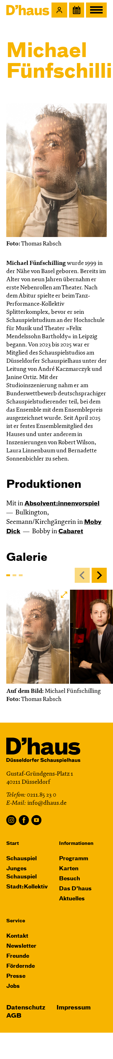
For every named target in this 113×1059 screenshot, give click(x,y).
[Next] (99, 575)
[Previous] (82, 575)
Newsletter (21, 946)
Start (12, 843)
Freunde (17, 956)
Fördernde (20, 966)
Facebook (24, 820)
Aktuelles (72, 899)
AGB (13, 1016)
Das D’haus (75, 889)
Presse (15, 976)
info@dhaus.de (47, 803)
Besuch (69, 879)
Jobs (13, 986)
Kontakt (17, 936)
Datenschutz (25, 1008)
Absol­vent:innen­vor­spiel (62, 504)
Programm (73, 858)
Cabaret (70, 532)
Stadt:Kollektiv (27, 887)
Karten (68, 869)
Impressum (73, 1008)
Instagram (11, 820)
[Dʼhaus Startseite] (27, 10)
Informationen (76, 843)
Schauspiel (21, 858)
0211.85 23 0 (41, 795)
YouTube (36, 820)
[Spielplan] (76, 10)
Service (15, 921)
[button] (59, 10)
